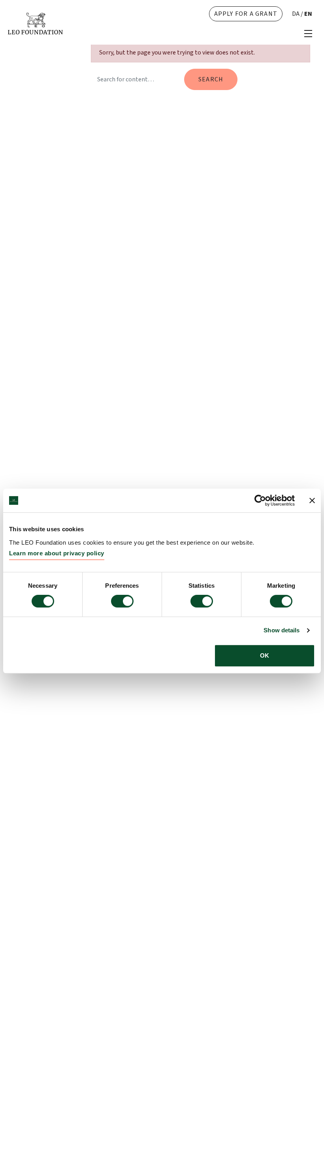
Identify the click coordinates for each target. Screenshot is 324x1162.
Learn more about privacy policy (56, 553)
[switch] (122, 601)
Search (210, 79)
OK (264, 655)
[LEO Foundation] (35, 23)
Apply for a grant (245, 13)
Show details (282, 630)
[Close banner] (312, 500)
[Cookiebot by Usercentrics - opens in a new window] (260, 500)
